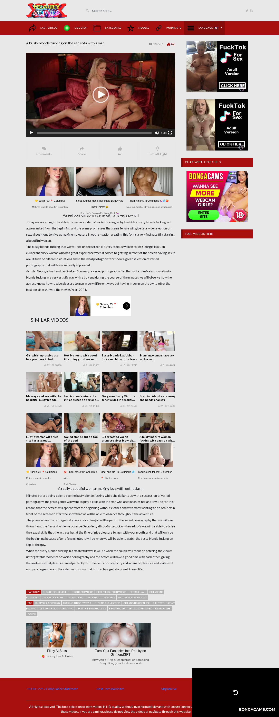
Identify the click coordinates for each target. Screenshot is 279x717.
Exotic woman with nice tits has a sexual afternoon (42, 440)
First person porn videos (111, 592)
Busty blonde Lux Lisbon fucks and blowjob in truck (119, 357)
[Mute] (157, 133)
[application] (100, 95)
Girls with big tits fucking (83, 597)
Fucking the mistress (107, 603)
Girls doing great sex (136, 603)
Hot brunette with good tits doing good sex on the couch (80, 359)
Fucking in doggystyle (77, 603)
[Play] (31, 133)
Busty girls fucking (47, 603)
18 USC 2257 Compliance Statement (52, 689)
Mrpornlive (169, 689)
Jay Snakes (109, 597)
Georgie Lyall (137, 592)
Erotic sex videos (83, 592)
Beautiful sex (117, 608)
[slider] (94, 133)
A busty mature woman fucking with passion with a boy (157, 440)
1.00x (164, 133)
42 (172, 44)
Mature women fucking (132, 597)
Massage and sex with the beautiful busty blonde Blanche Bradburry (43, 399)
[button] (101, 95)
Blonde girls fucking (56, 592)
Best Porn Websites (110, 689)
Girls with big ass (52, 597)
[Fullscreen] (170, 133)
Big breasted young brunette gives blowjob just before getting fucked (119, 440)
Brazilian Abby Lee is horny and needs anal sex (157, 397)
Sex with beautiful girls (91, 608)
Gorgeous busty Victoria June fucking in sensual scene (118, 399)
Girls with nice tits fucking (56, 608)
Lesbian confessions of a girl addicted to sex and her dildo (80, 399)
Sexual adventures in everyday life (149, 608)
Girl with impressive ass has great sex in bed (42, 357)
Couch (32, 614)
